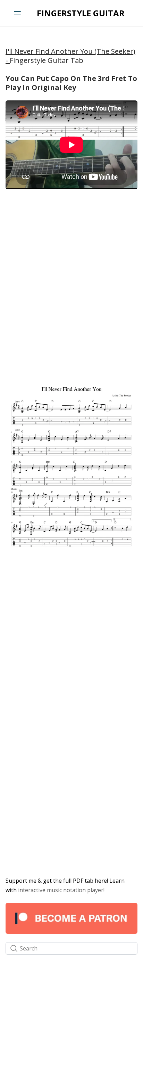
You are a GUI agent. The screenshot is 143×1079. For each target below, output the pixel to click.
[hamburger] (17, 13)
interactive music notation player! (61, 890)
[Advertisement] (71, 267)
